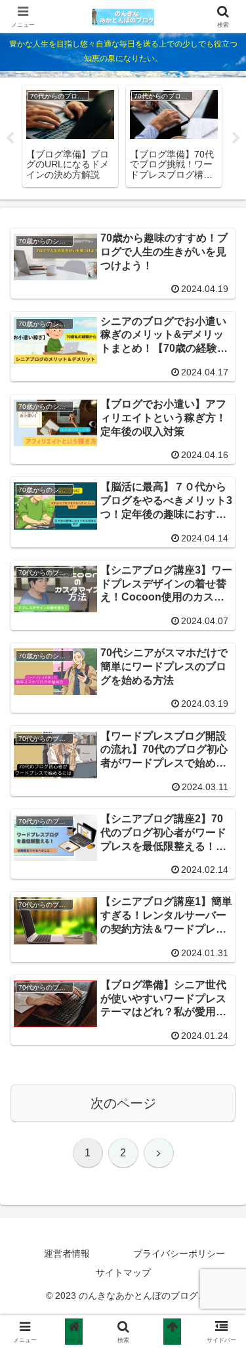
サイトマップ (123, 1272)
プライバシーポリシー (179, 1253)
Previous (9, 138)
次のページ (123, 1103)
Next (236, 138)
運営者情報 (67, 1253)
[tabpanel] (70, 136)
